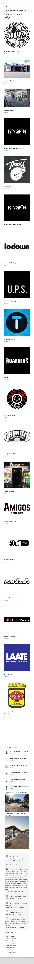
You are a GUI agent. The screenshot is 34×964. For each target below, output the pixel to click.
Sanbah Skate (8, 598)
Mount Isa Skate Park (11, 891)
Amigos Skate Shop (10, 521)
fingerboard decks (21, 883)
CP (10, 919)
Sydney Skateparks (10, 936)
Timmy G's (7, 186)
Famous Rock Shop (9, 636)
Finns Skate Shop (9, 110)
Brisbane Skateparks (11, 940)
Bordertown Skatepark (11, 907)
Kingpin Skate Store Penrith (12, 224)
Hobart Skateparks (10, 950)
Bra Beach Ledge (10, 898)
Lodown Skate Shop (10, 263)
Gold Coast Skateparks (11, 952)
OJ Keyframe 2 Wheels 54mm (18, 758)
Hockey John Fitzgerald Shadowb (19, 786)
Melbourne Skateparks (11, 938)
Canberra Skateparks (11, 945)
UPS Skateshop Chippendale (12, 301)
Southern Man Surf (9, 81)
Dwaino (12, 912)
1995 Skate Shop (9, 711)
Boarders (6, 377)
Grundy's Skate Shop (10, 454)
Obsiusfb (12, 869)
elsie (11, 903)
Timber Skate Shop (9, 339)
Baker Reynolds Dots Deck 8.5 (18, 779)
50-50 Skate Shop (9, 559)
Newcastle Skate (9, 491)
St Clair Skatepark (10, 864)
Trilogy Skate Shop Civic (11, 51)
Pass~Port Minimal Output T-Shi (18, 772)
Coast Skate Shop (9, 415)
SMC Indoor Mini (10, 914)
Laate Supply (8, 674)
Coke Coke (13, 856)
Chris (11, 896)
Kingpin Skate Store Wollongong (14, 148)
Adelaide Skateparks (11, 943)
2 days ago (19, 864)
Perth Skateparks (10, 947)
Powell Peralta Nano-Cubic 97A (18, 765)
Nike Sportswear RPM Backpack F (19, 751)
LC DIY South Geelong (11, 927)
